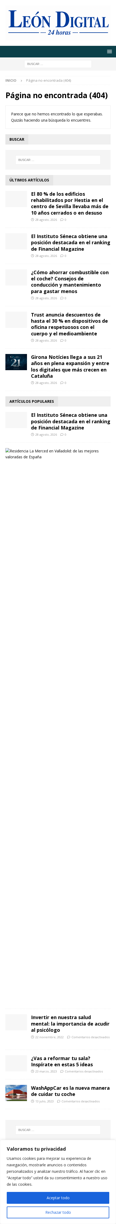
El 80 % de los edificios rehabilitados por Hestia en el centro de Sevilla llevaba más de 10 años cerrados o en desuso (69, 203)
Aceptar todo (58, 1197)
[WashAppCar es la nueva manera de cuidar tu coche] (16, 1093)
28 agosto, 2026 (46, 220)
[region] (58, 1182)
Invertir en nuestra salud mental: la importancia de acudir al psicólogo (70, 1023)
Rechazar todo (58, 1212)
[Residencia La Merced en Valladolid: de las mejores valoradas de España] (56, 454)
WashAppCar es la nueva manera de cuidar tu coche (70, 1091)
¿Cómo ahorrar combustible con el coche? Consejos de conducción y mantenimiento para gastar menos (70, 281)
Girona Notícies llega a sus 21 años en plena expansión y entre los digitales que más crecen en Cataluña (70, 366)
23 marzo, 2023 (46, 1071)
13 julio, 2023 (44, 1101)
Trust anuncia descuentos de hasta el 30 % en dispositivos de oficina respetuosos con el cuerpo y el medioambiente (69, 324)
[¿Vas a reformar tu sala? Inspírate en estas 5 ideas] (16, 1063)
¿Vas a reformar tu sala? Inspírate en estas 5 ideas (62, 1061)
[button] (109, 51)
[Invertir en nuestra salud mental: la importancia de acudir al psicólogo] (16, 1022)
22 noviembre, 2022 (49, 1037)
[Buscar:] (58, 63)
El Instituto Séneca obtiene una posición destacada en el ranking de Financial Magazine (70, 242)
